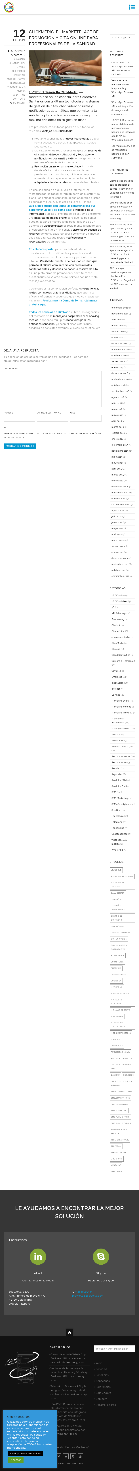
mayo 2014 (117, 528)
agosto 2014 (118, 510)
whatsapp (116, 1171)
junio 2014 (116, 522)
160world (116, 870)
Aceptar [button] (16, 1460)
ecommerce (117, 962)
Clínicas (115, 649)
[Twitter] (58, 1456)
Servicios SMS (119, 786)
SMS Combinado (119, 1104)
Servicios (101, 1369)
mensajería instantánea (118, 1025)
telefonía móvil (120, 1140)
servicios (128, 1075)
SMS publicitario (120, 1117)
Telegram (116, 822)
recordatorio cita (121, 1058)
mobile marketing (121, 1033)
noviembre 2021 (119, 313)
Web (72, 413)
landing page (118, 974)
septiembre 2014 (120, 504)
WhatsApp (117, 850)
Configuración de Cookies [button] (25, 1453)
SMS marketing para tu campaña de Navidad (121, 258)
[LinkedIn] (66, 1456)
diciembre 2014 (119, 486)
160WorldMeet (119, 601)
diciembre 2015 (119, 445)
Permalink (19, 103)
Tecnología (117, 816)
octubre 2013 (118, 570)
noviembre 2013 (119, 564)
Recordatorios (119, 762)
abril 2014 (116, 534)
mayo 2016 (117, 415)
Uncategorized (119, 834)
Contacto (101, 1398)
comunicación (119, 939)
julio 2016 (116, 403)
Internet (115, 689)
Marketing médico (121, 707)
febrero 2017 (118, 361)
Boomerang (117, 619)
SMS (113, 792)
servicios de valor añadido (121, 1083)
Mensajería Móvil (120, 728)
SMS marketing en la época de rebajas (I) (122, 236)
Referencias (103, 1387)
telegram (116, 1146)
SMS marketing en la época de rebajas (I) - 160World (121, 250)
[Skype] (73, 1456)
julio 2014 (116, 516)
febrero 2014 (118, 546)
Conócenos (103, 1381)
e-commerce (117, 956)
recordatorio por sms (121, 1067)
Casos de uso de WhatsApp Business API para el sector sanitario (68, 1358)
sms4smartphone (120, 1098)
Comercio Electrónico (123, 661)
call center (118, 893)
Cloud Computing (120, 655)
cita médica (117, 926)
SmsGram (116, 810)
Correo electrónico (50, 413)
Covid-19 (116, 671)
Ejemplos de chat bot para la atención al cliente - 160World (121, 185)
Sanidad (115, 768)
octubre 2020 (118, 355)
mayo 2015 (117, 463)
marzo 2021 (117, 325)
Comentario (11, 369)
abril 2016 (116, 421)
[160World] (9, 7)
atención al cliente (122, 876)
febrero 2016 (118, 433)
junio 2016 (116, 409)
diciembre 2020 (119, 343)
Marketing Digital (120, 701)
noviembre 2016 (120, 379)
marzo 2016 (117, 427)
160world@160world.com (88, 1295)
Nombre (9, 413)
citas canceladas (120, 637)
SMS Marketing (119, 798)
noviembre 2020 (120, 349)
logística (116, 981)
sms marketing (119, 1111)
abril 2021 (116, 319)
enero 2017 (117, 367)
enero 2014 (117, 552)
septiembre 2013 (120, 576)
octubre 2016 (118, 385)
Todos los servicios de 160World (50, 312)
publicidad (117, 1046)
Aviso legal (77, 1463)
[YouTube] (80, 1456)
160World (19, 51)
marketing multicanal (117, 1002)
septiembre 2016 (120, 391)
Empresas (116, 677)
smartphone (118, 1092)
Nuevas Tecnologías (122, 746)
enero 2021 (117, 337)
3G (112, 607)
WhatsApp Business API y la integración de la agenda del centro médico (68, 1390)
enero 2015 (117, 480)
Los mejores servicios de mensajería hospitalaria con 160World (67, 1430)
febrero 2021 (118, 331)
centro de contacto (116, 918)
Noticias (116, 734)
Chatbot (14, 63)
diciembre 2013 (119, 558)
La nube (115, 695)
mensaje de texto (120, 1010)
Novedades (117, 740)
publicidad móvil (120, 1052)
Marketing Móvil (120, 712)
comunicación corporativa (119, 947)
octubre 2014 (118, 498)
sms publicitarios (121, 1123)
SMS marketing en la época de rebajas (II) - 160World (121, 206)
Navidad (115, 1039)
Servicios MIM (119, 780)
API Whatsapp (119, 613)
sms (130, 1092)
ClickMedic (18, 71)
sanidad (115, 1075)
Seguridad (117, 774)
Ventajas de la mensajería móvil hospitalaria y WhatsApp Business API (122, 88)
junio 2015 (116, 457)
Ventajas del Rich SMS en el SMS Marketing (122, 214)
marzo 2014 (117, 540)
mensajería (117, 1016)
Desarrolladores (106, 1404)
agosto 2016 (118, 397)
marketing (117, 987)
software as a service (119, 1132)
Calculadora (103, 1392)
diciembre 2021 (119, 307)
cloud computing (121, 933)
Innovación (117, 683)
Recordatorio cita (120, 756)
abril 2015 (116, 469)
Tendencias (117, 828)
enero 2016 (117, 439)
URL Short (116, 1159)
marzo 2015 (117, 474)
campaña (116, 899)
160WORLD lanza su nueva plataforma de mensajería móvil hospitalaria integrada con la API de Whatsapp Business (68, 1412)
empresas (116, 968)
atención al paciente (118, 885)
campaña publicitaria (118, 908)
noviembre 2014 (120, 492)
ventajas (116, 1165)
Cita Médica (118, 631)
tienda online (119, 1152)
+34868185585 (83, 1291)
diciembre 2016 (119, 373)
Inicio (99, 1363)
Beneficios (102, 1375)
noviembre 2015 (120, 451)
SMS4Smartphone (121, 804)
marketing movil (120, 993)
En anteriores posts (41, 249)
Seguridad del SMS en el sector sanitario (122, 284)
